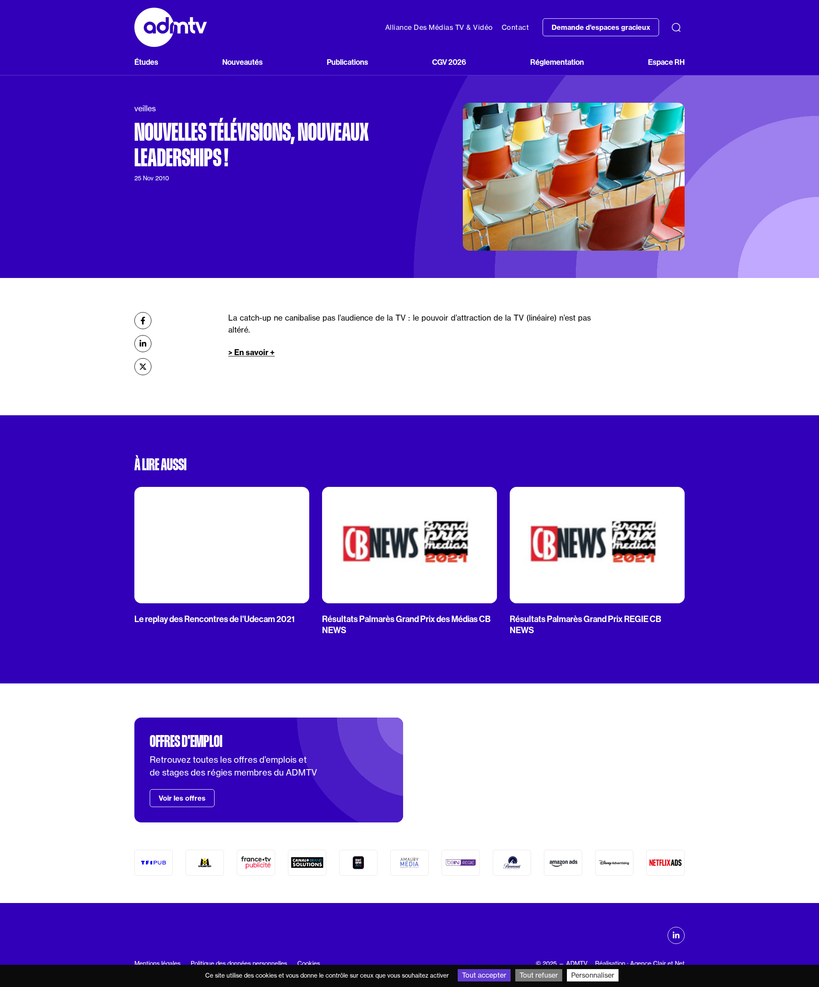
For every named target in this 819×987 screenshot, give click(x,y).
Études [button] (146, 62)
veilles (145, 108)
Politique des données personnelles (239, 963)
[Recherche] (676, 27)
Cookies (308, 963)
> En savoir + (251, 352)
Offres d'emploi (186, 741)
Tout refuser (539, 975)
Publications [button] (347, 62)
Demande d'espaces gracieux (601, 27)
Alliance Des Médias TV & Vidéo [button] (439, 27)
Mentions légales (157, 963)
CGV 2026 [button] (449, 62)
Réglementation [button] (557, 62)
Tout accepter (484, 975)
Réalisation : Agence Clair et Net (640, 963)
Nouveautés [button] (242, 62)
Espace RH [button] (666, 62)
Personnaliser (592, 975)
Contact (515, 27)
